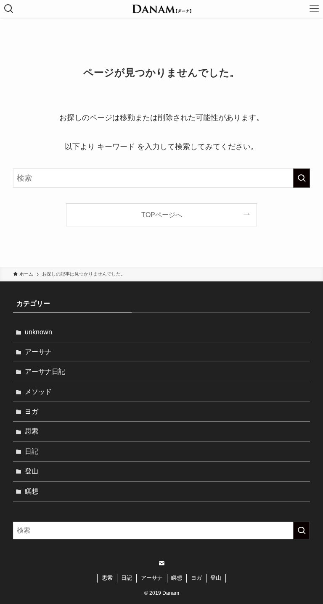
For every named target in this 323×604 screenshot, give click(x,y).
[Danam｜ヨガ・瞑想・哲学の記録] (161, 9)
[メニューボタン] (314, 9)
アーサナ (38, 351)
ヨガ (31, 411)
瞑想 (31, 491)
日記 (31, 451)
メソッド (38, 391)
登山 (31, 471)
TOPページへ (161, 214)
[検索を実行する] (301, 178)
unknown (38, 332)
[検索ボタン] (9, 9)
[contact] (161, 563)
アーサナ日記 (45, 371)
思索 (31, 431)
